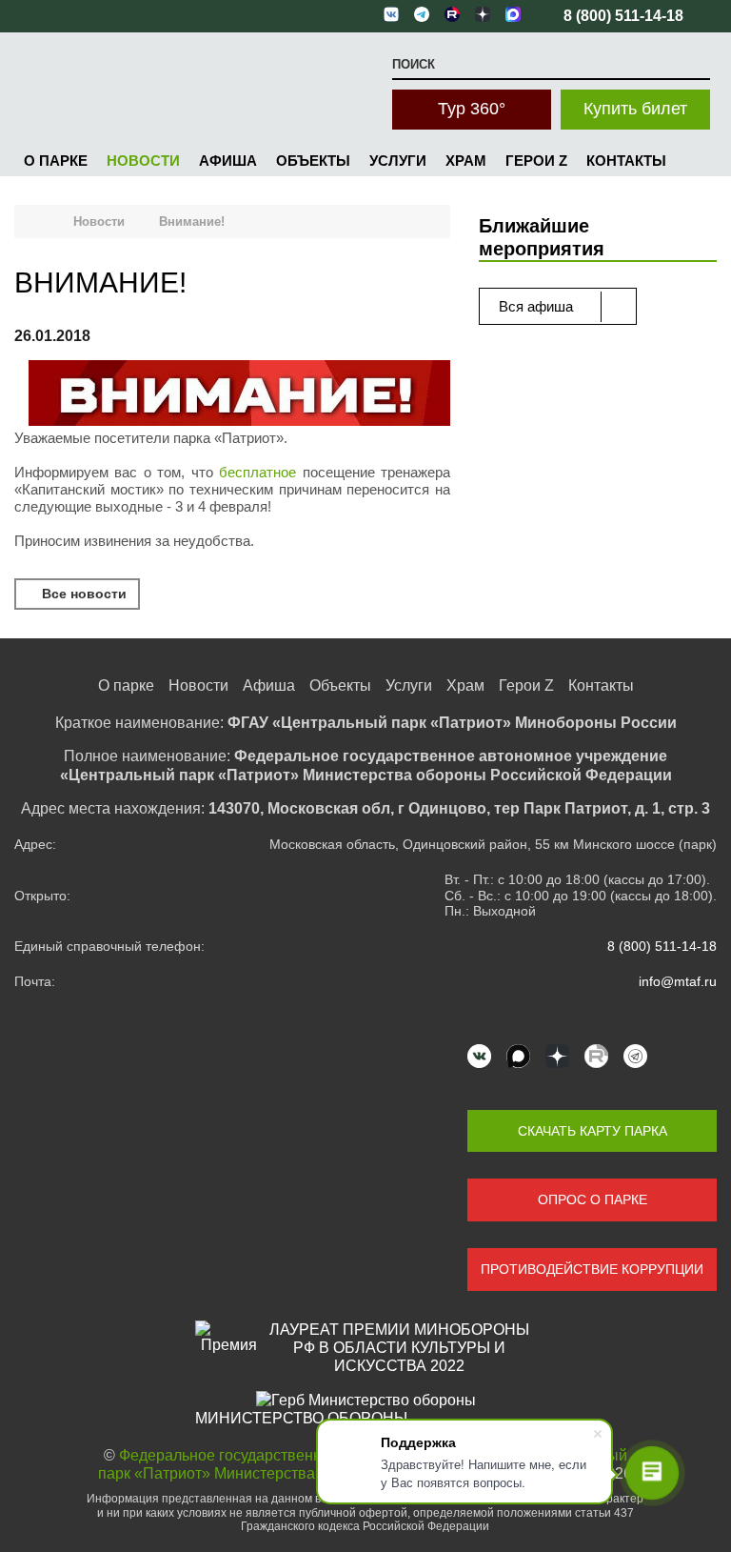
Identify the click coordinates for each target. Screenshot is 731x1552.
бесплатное (257, 472)
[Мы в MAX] (518, 1056)
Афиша (228, 160)
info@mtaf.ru (678, 981)
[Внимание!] (239, 395)
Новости (143, 160)
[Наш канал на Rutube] (596, 1056)
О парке (56, 160)
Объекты (313, 160)
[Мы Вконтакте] (479, 1056)
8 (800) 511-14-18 (662, 946)
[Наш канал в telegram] (635, 1056)
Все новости (82, 593)
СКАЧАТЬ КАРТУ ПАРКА (592, 1131)
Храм (465, 160)
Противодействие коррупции (592, 1269)
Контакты (626, 160)
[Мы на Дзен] (557, 1056)
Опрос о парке (592, 1199)
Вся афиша (538, 306)
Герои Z (536, 160)
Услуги (397, 160)
